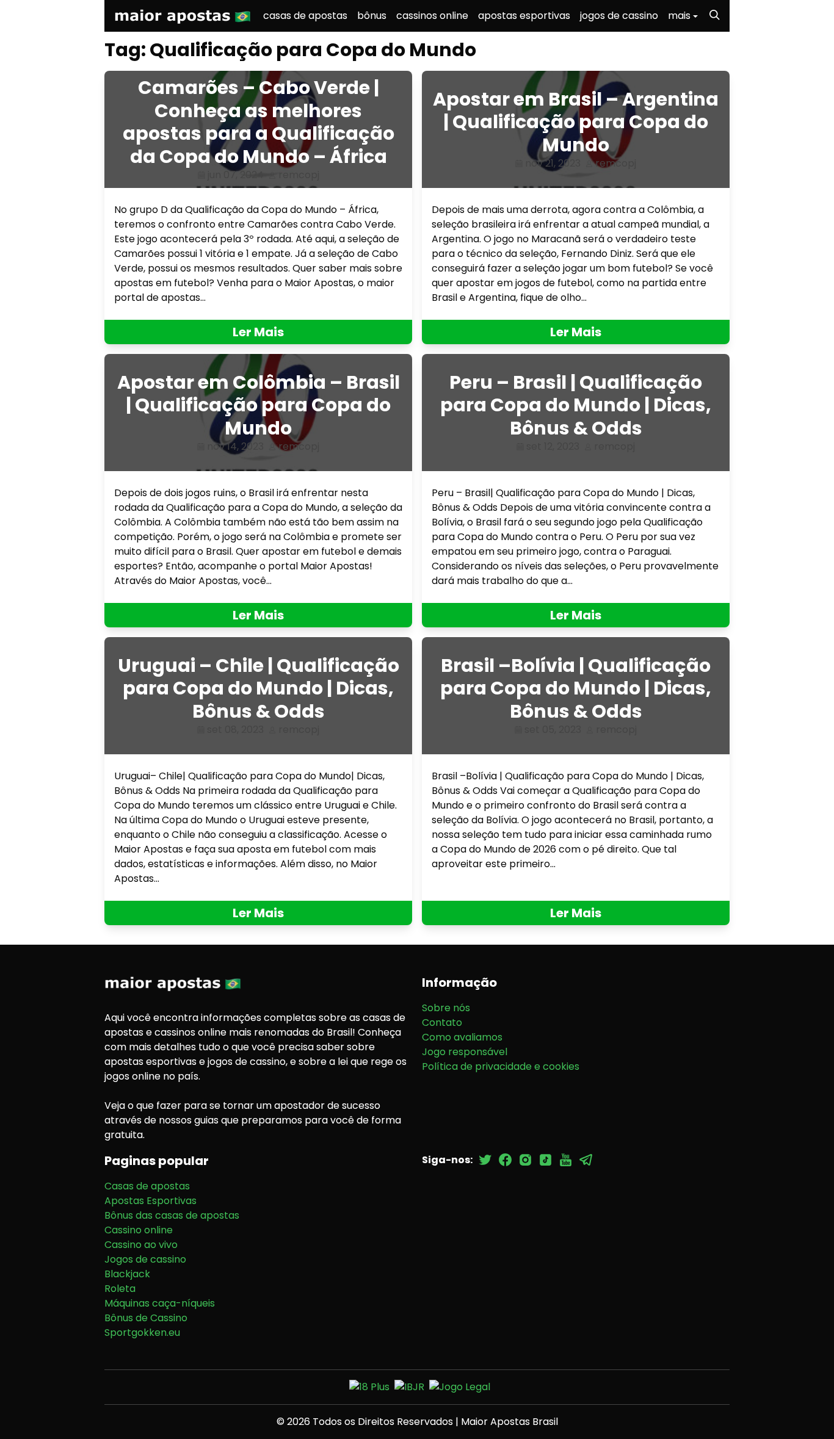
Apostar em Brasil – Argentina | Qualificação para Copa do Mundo (576, 122)
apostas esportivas (524, 16)
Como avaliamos (462, 1037)
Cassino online (138, 1230)
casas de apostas (305, 16)
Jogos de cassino (145, 1259)
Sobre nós (446, 1008)
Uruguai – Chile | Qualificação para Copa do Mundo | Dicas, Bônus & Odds (258, 688)
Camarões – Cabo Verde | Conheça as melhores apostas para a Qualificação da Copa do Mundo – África (258, 122)
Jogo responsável (464, 1052)
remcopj (298, 175)
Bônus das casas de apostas (171, 1215)
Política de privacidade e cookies (500, 1066)
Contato (442, 1022)
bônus (371, 16)
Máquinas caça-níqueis (159, 1303)
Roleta (120, 1289)
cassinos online (432, 16)
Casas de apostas (147, 1186)
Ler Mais (258, 332)
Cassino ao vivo (141, 1245)
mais (679, 16)
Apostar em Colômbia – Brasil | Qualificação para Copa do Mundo (258, 405)
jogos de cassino (619, 16)
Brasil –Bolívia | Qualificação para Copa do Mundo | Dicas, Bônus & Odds (575, 688)
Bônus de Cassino (145, 1318)
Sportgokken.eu (142, 1332)
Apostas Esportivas (150, 1201)
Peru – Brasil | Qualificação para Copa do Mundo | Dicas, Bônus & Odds (575, 405)
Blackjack (127, 1274)
